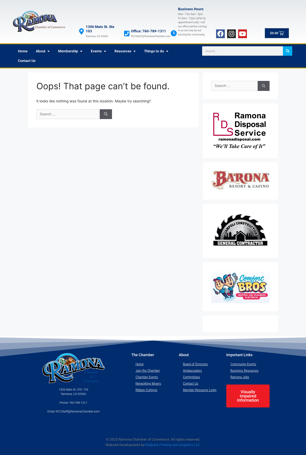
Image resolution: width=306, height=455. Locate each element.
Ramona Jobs (239, 377)
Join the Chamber (148, 370)
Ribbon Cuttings (146, 390)
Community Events (243, 364)
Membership (68, 51)
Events (96, 51)
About (40, 51)
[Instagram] (231, 33)
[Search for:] (68, 114)
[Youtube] (242, 33)
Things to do (154, 51)
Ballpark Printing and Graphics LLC (173, 445)
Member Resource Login (199, 390)
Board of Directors (195, 364)
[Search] (287, 51)
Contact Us (27, 61)
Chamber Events (147, 377)
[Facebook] (220, 33)
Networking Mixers (148, 383)
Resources (122, 51)
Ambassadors (192, 370)
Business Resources (244, 370)
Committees (191, 377)
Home (22, 51)
